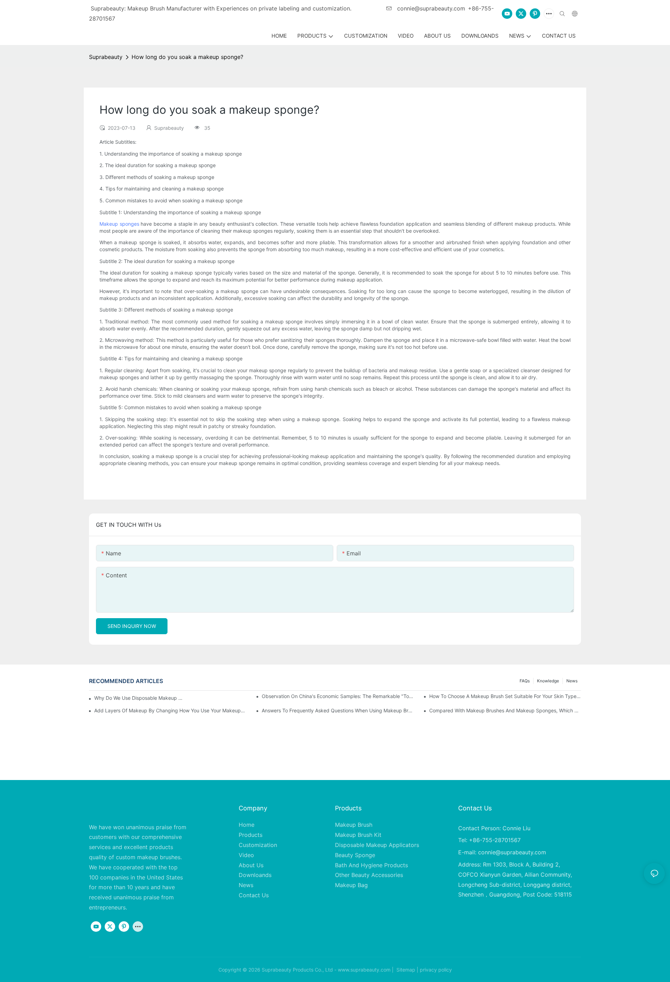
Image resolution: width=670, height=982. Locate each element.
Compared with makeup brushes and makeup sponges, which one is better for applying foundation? (505, 710)
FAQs (525, 680)
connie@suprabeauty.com (430, 8)
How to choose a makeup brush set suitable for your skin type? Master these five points (505, 696)
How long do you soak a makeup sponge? (187, 56)
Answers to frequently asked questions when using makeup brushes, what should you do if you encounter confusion (338, 710)
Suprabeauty (105, 56)
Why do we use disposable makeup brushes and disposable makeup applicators (139, 698)
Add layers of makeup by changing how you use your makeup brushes (170, 710)
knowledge (548, 680)
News (572, 680)
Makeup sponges (119, 224)
